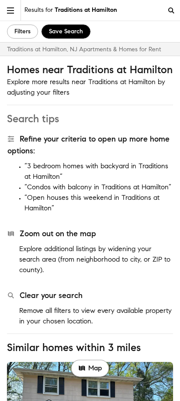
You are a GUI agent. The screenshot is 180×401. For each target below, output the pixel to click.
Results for (70, 10)
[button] (10, 10)
